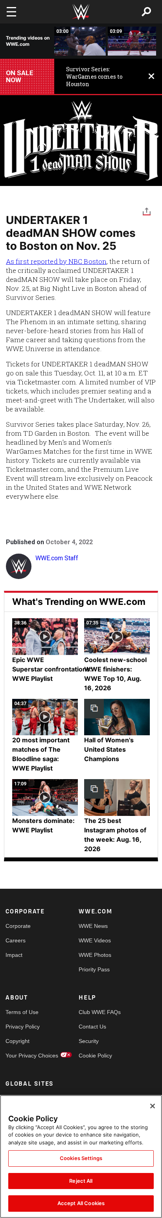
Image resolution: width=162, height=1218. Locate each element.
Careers (16, 940)
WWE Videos (95, 940)
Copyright (17, 1041)
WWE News (93, 926)
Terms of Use (22, 1012)
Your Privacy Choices (24, 1055)
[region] (81, 1156)
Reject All (80, 1181)
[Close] (152, 1106)
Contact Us (92, 1026)
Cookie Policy (95, 1055)
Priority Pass (94, 969)
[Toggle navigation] (11, 11)
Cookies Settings (81, 1158)
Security (89, 1041)
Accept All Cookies (81, 1203)
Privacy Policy (23, 1026)
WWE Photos (95, 955)
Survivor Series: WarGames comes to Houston (94, 76)
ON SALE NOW (19, 76)
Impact (14, 955)
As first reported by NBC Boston (56, 261)
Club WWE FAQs (97, 1012)
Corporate (18, 926)
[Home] (81, 12)
